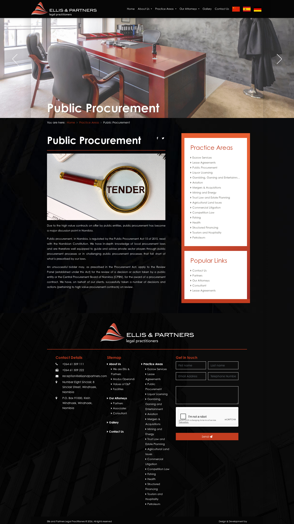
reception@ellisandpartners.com (84, 376)
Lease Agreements (204, 162)
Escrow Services (202, 157)
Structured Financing (205, 227)
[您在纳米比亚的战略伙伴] (236, 9)
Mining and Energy (204, 192)
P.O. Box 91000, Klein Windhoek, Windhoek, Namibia (77, 403)
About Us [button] (144, 8)
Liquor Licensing (202, 172)
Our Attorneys (201, 280)
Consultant (199, 285)
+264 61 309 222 (73, 370)
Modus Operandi (124, 379)
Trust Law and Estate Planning (211, 197)
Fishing (196, 217)
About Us (115, 364)
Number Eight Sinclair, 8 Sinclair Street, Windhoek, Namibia (79, 387)
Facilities (118, 389)
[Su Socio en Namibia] (246, 9)
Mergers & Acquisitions (206, 187)
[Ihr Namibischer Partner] (257, 9)
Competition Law (203, 212)
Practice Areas (89, 122)
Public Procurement (204, 167)
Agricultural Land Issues (207, 202)
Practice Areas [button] (164, 8)
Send (206, 436)
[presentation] (14, 59)
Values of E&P (121, 384)
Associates (119, 408)
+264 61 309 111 (73, 364)
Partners (197, 275)
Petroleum (198, 237)
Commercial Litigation (206, 207)
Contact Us (222, 8)
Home (131, 8)
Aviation (197, 182)
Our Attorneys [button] (189, 8)
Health (196, 222)
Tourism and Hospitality (206, 232)
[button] (142, 109)
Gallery (207, 8)
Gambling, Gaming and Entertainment (216, 177)
